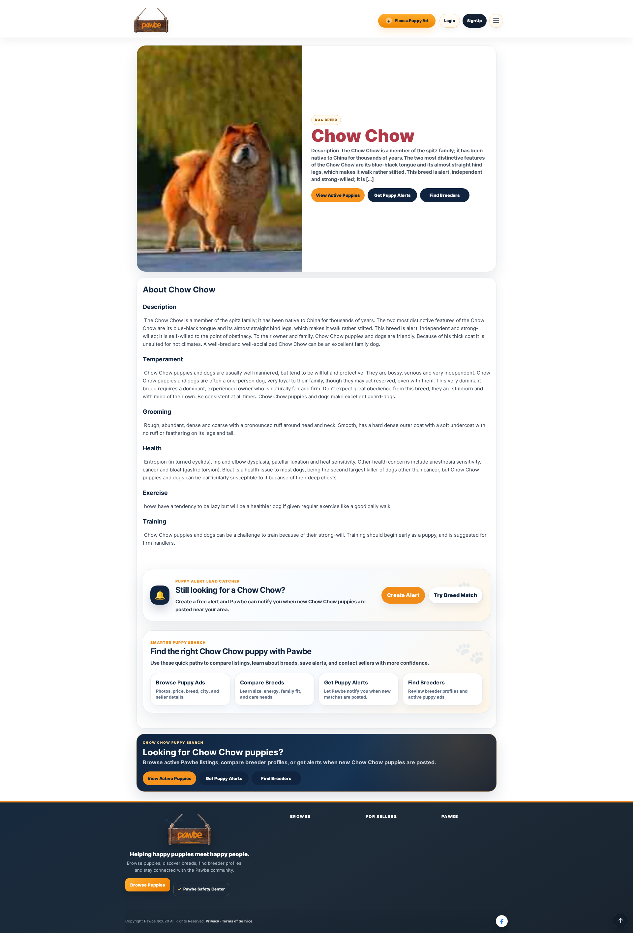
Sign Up (474, 20)
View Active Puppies (338, 195)
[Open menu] (496, 21)
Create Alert (403, 595)
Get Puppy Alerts (392, 195)
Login (449, 20)
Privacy (212, 921)
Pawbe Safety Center (201, 889)
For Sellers (381, 816)
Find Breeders (445, 195)
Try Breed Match (455, 595)
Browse (300, 816)
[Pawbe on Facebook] (502, 921)
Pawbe (449, 816)
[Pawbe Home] (151, 21)
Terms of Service (237, 921)
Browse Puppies (147, 885)
